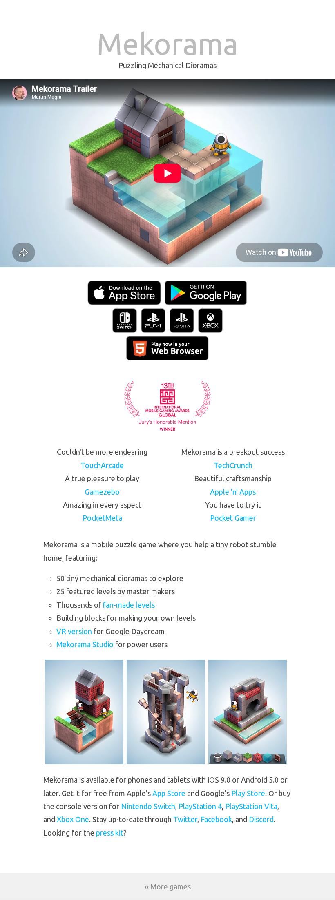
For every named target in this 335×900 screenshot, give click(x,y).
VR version (74, 631)
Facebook (216, 819)
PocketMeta (102, 518)
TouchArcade (102, 465)
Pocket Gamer (233, 518)
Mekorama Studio (85, 644)
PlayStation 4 (200, 806)
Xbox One (73, 819)
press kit (109, 833)
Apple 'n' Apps (233, 492)
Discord (261, 819)
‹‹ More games (168, 886)
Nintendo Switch (148, 806)
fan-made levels (129, 605)
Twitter (185, 819)
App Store (168, 793)
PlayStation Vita (251, 806)
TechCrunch (233, 465)
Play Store (248, 793)
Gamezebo (102, 492)
